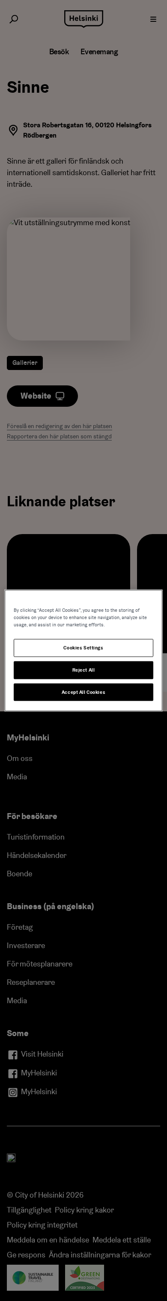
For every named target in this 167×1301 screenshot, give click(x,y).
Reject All (83, 669)
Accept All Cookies (83, 692)
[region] (83, 650)
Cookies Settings (83, 647)
